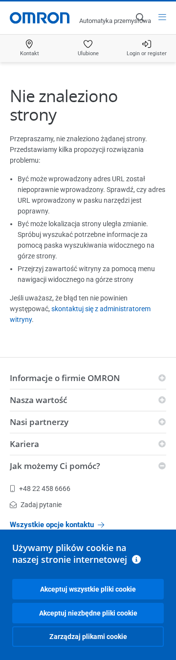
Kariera (24, 443)
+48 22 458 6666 (44, 488)
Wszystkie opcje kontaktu (52, 524)
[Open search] (140, 17)
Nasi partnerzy (39, 421)
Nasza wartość (38, 399)
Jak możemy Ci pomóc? (55, 465)
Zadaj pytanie (41, 505)
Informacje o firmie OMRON (65, 377)
